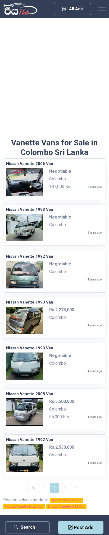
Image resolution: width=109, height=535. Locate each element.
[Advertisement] (54, 80)
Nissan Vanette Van (66, 500)
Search (28, 527)
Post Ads (83, 527)
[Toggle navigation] (101, 9)
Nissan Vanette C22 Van (66, 506)
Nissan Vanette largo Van (24, 506)
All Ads (76, 8)
